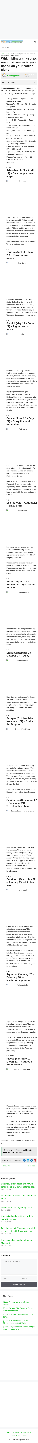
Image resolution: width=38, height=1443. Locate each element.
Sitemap (24, 1436)
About (9, 1432)
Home (3, 54)
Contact (16, 1432)
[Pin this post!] (35, 1161)
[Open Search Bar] (35, 42)
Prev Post (7, 1166)
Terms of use (15, 1436)
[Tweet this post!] (28, 1161)
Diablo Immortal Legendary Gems (17, 1207)
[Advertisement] (19, 1357)
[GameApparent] (12, 42)
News (7, 54)
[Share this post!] (24, 1161)
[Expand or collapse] (34, 82)
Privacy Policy (26, 1432)
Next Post (31, 1166)
